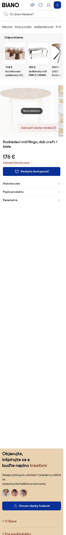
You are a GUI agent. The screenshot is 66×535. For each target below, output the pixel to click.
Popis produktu (13, 191)
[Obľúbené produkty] (40, 5)
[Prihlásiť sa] (48, 5)
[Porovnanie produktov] (32, 5)
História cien (11, 183)
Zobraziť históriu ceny (16, 162)
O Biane (11, 521)
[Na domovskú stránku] (10, 5)
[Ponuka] (57, 5)
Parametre (10, 200)
